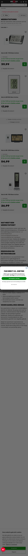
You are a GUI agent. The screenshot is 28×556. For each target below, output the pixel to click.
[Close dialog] (26, 268)
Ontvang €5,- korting (14, 278)
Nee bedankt (14, 284)
